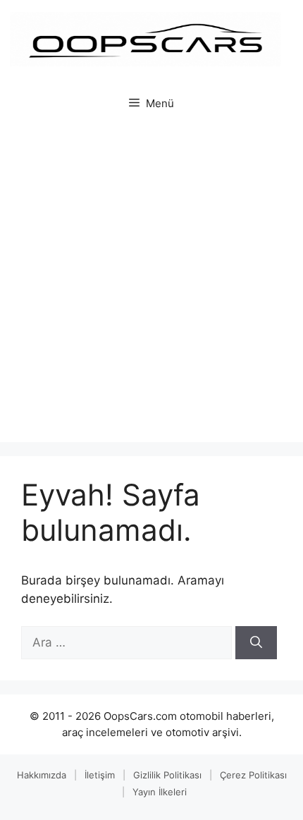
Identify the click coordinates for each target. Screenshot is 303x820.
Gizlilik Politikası (167, 775)
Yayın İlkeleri (159, 791)
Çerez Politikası (253, 775)
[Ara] (256, 643)
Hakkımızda (41, 775)
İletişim (100, 775)
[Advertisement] (151, 283)
